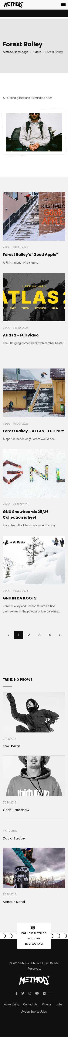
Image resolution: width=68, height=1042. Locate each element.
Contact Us (30, 1004)
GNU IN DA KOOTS (20, 598)
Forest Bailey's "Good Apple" (30, 254)
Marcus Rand (14, 901)
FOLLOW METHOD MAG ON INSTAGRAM (34, 938)
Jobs (59, 1004)
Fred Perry (11, 746)
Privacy (47, 1004)
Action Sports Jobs (34, 1011)
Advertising (11, 1004)
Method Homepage (15, 52)
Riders (36, 52)
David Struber (14, 838)
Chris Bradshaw (16, 809)
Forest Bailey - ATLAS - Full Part (33, 431)
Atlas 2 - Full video (21, 335)
